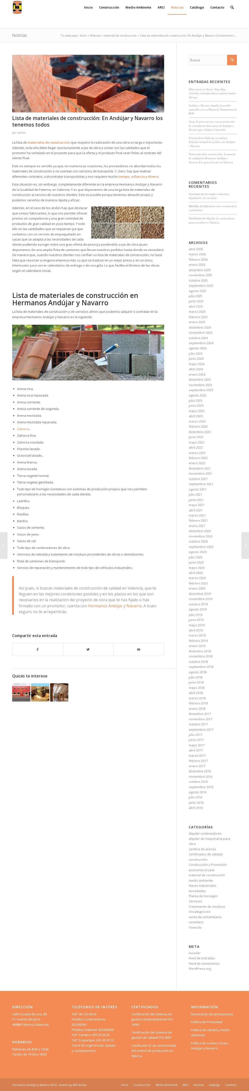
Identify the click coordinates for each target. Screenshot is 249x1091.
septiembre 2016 (201, 787)
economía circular (202, 870)
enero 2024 (197, 374)
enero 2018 (197, 708)
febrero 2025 (198, 317)
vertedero (196, 922)
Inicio (83, 35)
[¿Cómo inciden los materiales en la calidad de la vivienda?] (59, 692)
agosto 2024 (197, 348)
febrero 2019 (198, 640)
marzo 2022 (197, 453)
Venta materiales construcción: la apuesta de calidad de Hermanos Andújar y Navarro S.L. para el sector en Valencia (212, 158)
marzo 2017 (197, 755)
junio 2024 (196, 358)
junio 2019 (196, 620)
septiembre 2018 (201, 667)
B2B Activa (79, 1085)
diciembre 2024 (200, 327)
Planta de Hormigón (203, 896)
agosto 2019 (197, 609)
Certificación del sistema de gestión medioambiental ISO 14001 (152, 1019)
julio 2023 (195, 400)
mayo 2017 (197, 745)
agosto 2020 (197, 552)
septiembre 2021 (201, 484)
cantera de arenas (202, 849)
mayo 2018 (197, 687)
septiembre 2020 (201, 547)
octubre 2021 (198, 479)
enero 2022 (197, 463)
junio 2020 (196, 562)
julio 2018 (195, 677)
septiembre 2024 (201, 343)
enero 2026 (197, 264)
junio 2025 (196, 301)
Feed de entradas (202, 958)
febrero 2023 (198, 426)
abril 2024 (196, 369)
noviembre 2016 (200, 776)
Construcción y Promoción (208, 864)
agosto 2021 (197, 489)
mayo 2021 (197, 505)
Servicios (195, 901)
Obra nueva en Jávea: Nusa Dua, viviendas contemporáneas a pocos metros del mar (212, 93)
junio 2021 (196, 500)
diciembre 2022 (200, 432)
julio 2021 (195, 494)
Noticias (19, 35)
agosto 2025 (197, 291)
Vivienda (195, 927)
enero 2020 (197, 588)
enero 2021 (197, 526)
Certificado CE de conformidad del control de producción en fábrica (153, 1050)
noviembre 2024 (200, 332)
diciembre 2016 (200, 771)
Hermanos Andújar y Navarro (115, 606)
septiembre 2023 (201, 390)
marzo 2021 (197, 515)
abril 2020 (196, 573)
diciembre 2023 (200, 379)
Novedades (197, 891)
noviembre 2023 (200, 385)
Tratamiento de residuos (207, 906)
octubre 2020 (198, 541)
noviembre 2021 (200, 473)
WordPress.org (200, 968)
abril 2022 (196, 447)
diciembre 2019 (200, 594)
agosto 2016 (197, 792)
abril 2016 (196, 807)
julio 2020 (195, 557)
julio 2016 (195, 797)
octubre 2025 (198, 280)
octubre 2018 (198, 661)
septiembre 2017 (201, 729)
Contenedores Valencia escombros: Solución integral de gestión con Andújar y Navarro (212, 142)
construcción (198, 859)
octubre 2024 (198, 338)
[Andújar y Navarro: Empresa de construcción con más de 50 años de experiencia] (21, 692)
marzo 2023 (197, 421)
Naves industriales (202, 885)
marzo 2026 (197, 254)
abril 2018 (196, 693)
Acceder (195, 953)
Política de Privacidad (206, 1022)
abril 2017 (196, 750)
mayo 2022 (197, 442)
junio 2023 (196, 405)
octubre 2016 (198, 781)
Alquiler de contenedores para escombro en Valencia (211, 220)
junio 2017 (196, 740)
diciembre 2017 (200, 714)
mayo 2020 (197, 567)
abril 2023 (196, 416)
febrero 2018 (198, 703)
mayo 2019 (197, 625)
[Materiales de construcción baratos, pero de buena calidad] (245, 545)
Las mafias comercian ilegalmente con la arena (209, 196)
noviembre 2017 (200, 719)
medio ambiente (201, 880)
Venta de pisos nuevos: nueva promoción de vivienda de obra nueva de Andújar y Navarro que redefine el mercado (212, 125)
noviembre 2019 (200, 599)
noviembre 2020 (200, 536)
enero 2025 (197, 322)
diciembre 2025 (200, 270)
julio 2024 (195, 353)
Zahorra (23, 429)
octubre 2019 (198, 604)
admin (22, 132)
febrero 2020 (198, 583)
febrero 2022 (198, 458)
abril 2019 (196, 630)
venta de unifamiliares (205, 917)
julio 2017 (195, 734)
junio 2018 (196, 682)
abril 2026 (196, 249)
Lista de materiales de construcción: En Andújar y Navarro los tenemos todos (87, 121)
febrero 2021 (198, 520)
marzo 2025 (197, 311)
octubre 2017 (198, 724)
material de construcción (120, 35)
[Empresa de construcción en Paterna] (4, 545)
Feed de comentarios (204, 963)
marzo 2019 (197, 635)
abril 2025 (196, 306)
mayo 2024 (197, 364)
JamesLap (194, 194)
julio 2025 (195, 296)
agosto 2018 (197, 672)
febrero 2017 (198, 760)
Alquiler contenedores (205, 833)
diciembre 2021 (200, 468)
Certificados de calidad (205, 854)
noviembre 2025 (200, 275)
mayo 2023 (197, 411)
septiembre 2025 (201, 285)
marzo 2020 (197, 578)
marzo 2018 (197, 698)
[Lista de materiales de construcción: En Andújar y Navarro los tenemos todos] (88, 83)
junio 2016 (196, 802)
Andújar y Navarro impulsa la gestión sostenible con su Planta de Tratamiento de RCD (213, 109)
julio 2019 (195, 614)
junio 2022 (196, 437)
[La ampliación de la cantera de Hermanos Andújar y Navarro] (40, 692)
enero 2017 (197, 766)
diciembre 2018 (200, 651)
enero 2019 (197, 646)
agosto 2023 (197, 395)
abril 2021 (196, 510)
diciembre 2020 (200, 531)
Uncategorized (199, 911)
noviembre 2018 (200, 656)
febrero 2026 (198, 259)
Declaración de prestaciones (212, 1014)
